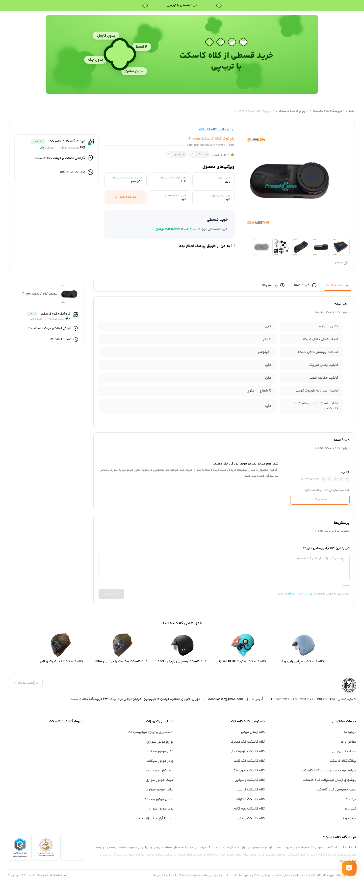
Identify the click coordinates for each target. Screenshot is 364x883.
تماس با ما (348, 742)
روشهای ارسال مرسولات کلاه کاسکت (329, 780)
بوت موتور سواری (161, 808)
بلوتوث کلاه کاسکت (292, 111)
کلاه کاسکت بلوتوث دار (248, 751)
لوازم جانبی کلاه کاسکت (216, 129)
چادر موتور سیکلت (160, 761)
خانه (352, 111)
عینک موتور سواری (160, 780)
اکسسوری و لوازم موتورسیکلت (151, 732)
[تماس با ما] (349, 868)
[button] (169, 224)
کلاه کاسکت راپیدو (251, 818)
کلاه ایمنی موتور (253, 732)
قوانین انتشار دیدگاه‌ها (298, 594)
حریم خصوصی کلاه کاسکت (336, 789)
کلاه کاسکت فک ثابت (249, 761)
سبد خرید (349, 818)
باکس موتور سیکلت (159, 799)
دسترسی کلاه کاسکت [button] (248, 721)
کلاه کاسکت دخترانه (250, 799)
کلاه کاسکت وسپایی (249, 780)
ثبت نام (350, 808)
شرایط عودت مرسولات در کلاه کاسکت (329, 770)
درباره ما (350, 732)
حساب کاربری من (344, 751)
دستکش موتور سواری (157, 770)
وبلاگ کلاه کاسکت (342, 761)
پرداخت (350, 799)
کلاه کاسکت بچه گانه (249, 808)
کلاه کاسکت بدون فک (249, 770)
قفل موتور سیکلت (160, 751)
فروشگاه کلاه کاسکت (327, 111)
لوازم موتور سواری (160, 742)
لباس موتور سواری (160, 789)
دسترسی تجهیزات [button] (160, 721)
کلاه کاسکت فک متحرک (248, 742)
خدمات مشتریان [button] (344, 721)
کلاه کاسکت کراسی (251, 789)
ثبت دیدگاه (320, 499)
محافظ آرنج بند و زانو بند (156, 818)
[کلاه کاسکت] (349, 685)
